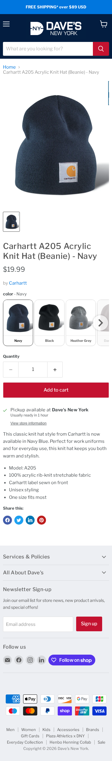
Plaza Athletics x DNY (65, 735)
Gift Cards (30, 735)
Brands (92, 729)
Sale (101, 742)
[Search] (101, 49)
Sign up (89, 623)
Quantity (11, 356)
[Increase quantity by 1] (55, 369)
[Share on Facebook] (7, 520)
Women (28, 729)
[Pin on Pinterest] (41, 520)
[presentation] (100, 322)
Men (10, 729)
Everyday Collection (25, 742)
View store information (28, 423)
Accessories (68, 729)
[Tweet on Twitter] (18, 520)
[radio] (18, 323)
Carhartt (18, 283)
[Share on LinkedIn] (30, 520)
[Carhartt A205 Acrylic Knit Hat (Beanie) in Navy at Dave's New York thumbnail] (11, 221)
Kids (46, 729)
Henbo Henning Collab (70, 742)
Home (9, 67)
